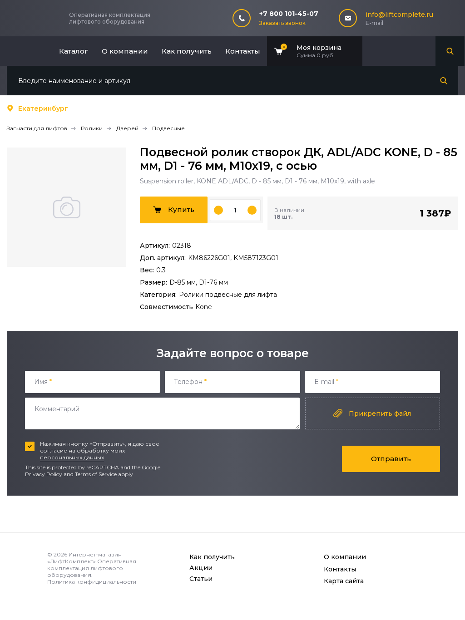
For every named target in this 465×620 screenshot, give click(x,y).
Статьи (201, 579)
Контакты (242, 51)
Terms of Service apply (104, 474)
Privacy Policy (43, 474)
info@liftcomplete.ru (399, 14)
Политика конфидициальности (91, 581)
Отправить (391, 458)
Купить (181, 209)
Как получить (187, 51)
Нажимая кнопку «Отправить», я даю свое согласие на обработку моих (99, 450)
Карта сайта (344, 581)
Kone (203, 307)
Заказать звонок (282, 23)
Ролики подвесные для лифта (228, 294)
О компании (125, 51)
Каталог (73, 51)
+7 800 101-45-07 (288, 14)
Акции (201, 568)
